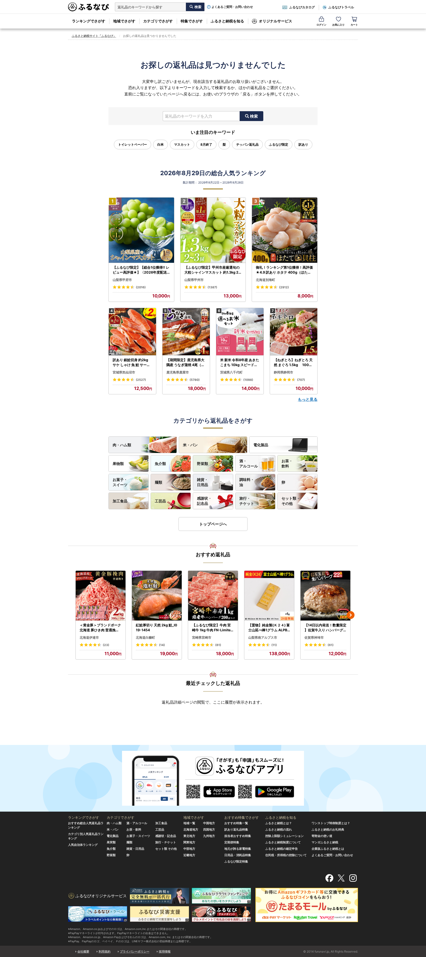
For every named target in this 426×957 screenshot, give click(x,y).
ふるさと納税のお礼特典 (328, 829)
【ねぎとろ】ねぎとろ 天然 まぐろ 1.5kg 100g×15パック (293, 362)
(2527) (141, 380)
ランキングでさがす (88, 21)
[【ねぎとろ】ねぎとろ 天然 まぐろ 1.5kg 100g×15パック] (293, 331)
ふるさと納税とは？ (278, 823)
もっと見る (308, 399)
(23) (106, 645)
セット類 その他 (166, 848)
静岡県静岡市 (283, 372)
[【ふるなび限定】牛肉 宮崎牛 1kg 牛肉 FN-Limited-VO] (213, 596)
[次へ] (351, 615)
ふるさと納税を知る (227, 21)
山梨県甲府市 (122, 280)
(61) (218, 645)
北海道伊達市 (89, 637)
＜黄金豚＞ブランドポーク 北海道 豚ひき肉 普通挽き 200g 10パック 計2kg (100, 627)
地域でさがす (124, 21)
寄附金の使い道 (322, 836)
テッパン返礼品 (247, 144)
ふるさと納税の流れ (278, 829)
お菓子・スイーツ (120, 482)
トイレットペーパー (132, 144)
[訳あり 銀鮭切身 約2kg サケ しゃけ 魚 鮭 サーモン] (132, 331)
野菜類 (202, 463)
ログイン (321, 24)
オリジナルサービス (275, 21)
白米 (160, 144)
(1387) (212, 287)
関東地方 (189, 842)
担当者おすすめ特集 (237, 836)
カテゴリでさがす (158, 21)
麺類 (158, 482)
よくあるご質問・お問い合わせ (232, 6)
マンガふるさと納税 (325, 842)
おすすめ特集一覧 (236, 823)
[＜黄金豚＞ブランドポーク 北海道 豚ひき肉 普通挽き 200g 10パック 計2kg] (100, 596)
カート (354, 24)
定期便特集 (231, 842)
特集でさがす (192, 21)
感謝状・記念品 (204, 501)
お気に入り (338, 24)
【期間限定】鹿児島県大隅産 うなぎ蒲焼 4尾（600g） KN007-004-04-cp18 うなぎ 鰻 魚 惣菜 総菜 (186, 362)
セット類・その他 (291, 501)
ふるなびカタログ (302, 7)
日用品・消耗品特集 (237, 855)
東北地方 (189, 836)
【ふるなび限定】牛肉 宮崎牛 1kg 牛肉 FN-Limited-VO (212, 627)
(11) (274, 645)
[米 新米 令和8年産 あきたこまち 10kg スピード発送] (240, 331)
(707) (301, 380)
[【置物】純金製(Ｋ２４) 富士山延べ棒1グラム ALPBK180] (269, 596)
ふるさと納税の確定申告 (281, 848)
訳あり (303, 144)
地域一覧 (189, 823)
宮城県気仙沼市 (124, 372)
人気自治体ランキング (83, 845)
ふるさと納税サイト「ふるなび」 (94, 36)
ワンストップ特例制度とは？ (331, 823)
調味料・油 (246, 482)
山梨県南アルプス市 (262, 637)
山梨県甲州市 (194, 280)
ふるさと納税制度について (283, 842)
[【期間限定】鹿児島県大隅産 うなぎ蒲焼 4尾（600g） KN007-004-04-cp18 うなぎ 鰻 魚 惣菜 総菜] (186, 331)
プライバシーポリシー (134, 951)
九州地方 (209, 836)
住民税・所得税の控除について (286, 855)
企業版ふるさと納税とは (328, 848)
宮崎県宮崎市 (201, 637)
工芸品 (160, 501)
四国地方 (209, 829)
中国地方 (209, 823)
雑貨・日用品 (202, 482)
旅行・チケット (246, 501)
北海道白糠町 (145, 637)
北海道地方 (190, 829)
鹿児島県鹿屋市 (177, 372)
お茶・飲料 (287, 463)
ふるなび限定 (278, 144)
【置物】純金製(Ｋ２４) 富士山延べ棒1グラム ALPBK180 (269, 627)
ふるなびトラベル (341, 7)
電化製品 (260, 445)
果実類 (111, 842)
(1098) (248, 380)
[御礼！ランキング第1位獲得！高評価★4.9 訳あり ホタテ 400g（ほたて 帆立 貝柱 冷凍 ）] (284, 230)
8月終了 (206, 144)
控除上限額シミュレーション (284, 836)
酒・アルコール (248, 463)
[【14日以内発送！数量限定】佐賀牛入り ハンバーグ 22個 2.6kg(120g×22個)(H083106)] (325, 596)
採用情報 (165, 951)
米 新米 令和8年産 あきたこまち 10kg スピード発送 (239, 362)
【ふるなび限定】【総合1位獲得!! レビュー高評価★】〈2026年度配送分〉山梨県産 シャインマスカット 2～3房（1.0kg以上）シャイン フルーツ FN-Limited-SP (141, 270)
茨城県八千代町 (231, 372)
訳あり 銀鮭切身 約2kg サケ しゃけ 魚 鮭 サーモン (131, 362)
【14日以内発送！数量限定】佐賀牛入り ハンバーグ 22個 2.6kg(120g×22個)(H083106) (325, 627)
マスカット (182, 144)
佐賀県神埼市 (314, 637)
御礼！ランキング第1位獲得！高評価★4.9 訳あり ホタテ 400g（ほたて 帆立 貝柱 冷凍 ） (284, 270)
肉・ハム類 (122, 445)
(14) (162, 645)
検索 (254, 116)
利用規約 (104, 951)
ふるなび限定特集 (236, 861)
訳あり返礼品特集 (236, 829)
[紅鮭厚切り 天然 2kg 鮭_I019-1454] (157, 596)
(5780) (195, 380)
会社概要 (83, 951)
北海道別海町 (265, 280)
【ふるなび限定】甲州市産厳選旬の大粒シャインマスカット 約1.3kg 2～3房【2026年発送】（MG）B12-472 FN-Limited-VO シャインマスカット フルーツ (212, 270)
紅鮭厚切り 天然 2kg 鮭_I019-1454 (156, 627)
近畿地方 (189, 855)
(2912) (284, 287)
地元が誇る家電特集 (237, 848)
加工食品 (120, 501)
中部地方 (189, 848)
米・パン (190, 445)
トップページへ (213, 524)
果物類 (118, 463)
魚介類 (160, 463)
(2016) (141, 287)
